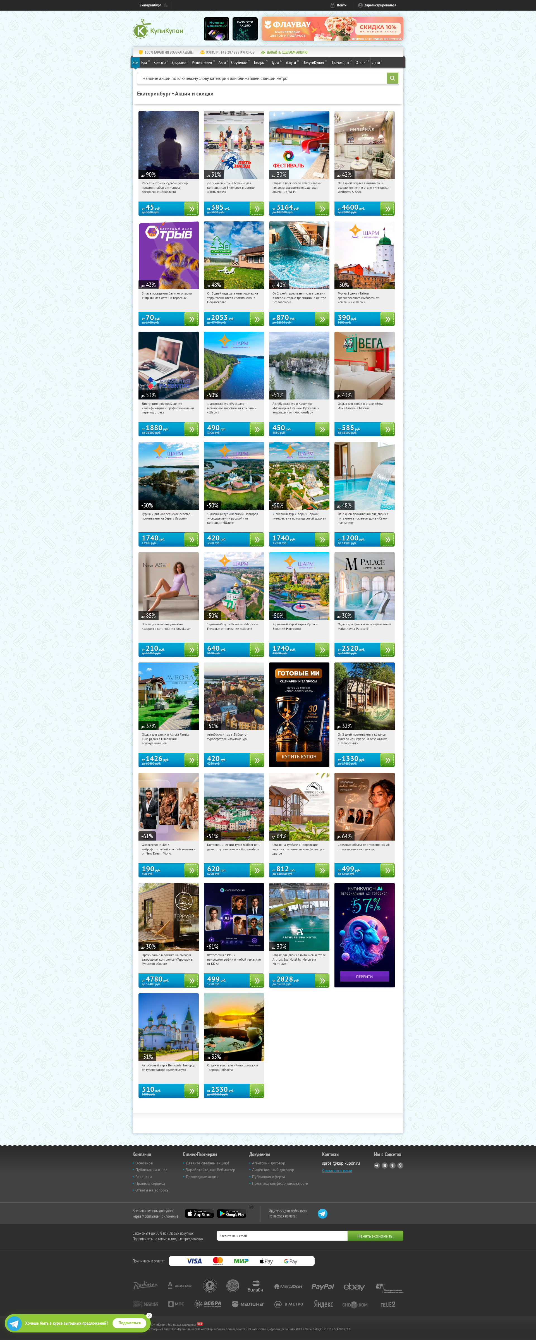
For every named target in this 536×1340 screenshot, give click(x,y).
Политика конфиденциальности (280, 1183)
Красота (161, 62)
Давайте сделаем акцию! (207, 1163)
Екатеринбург (150, 5)
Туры (277, 62)
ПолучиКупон (315, 62)
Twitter (392, 1165)
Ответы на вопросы (152, 1190)
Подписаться (130, 1322)
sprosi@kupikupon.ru (341, 1163)
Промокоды (342, 62)
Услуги (293, 62)
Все (135, 62)
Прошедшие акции (202, 1176)
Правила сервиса (150, 1183)
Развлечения (204, 62)
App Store (199, 1213)
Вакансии (143, 1176)
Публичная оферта (268, 1176)
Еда (145, 62)
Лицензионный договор (273, 1169)
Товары (260, 62)
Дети (377, 62)
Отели (362, 62)
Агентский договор (268, 1163)
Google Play (231, 1213)
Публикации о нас (151, 1169)
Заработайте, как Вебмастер (210, 1169)
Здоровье (180, 62)
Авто (223, 62)
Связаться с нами (337, 1170)
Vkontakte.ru (385, 1165)
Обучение (240, 62)
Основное (144, 1163)
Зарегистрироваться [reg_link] (380, 5)
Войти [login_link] (341, 5)
